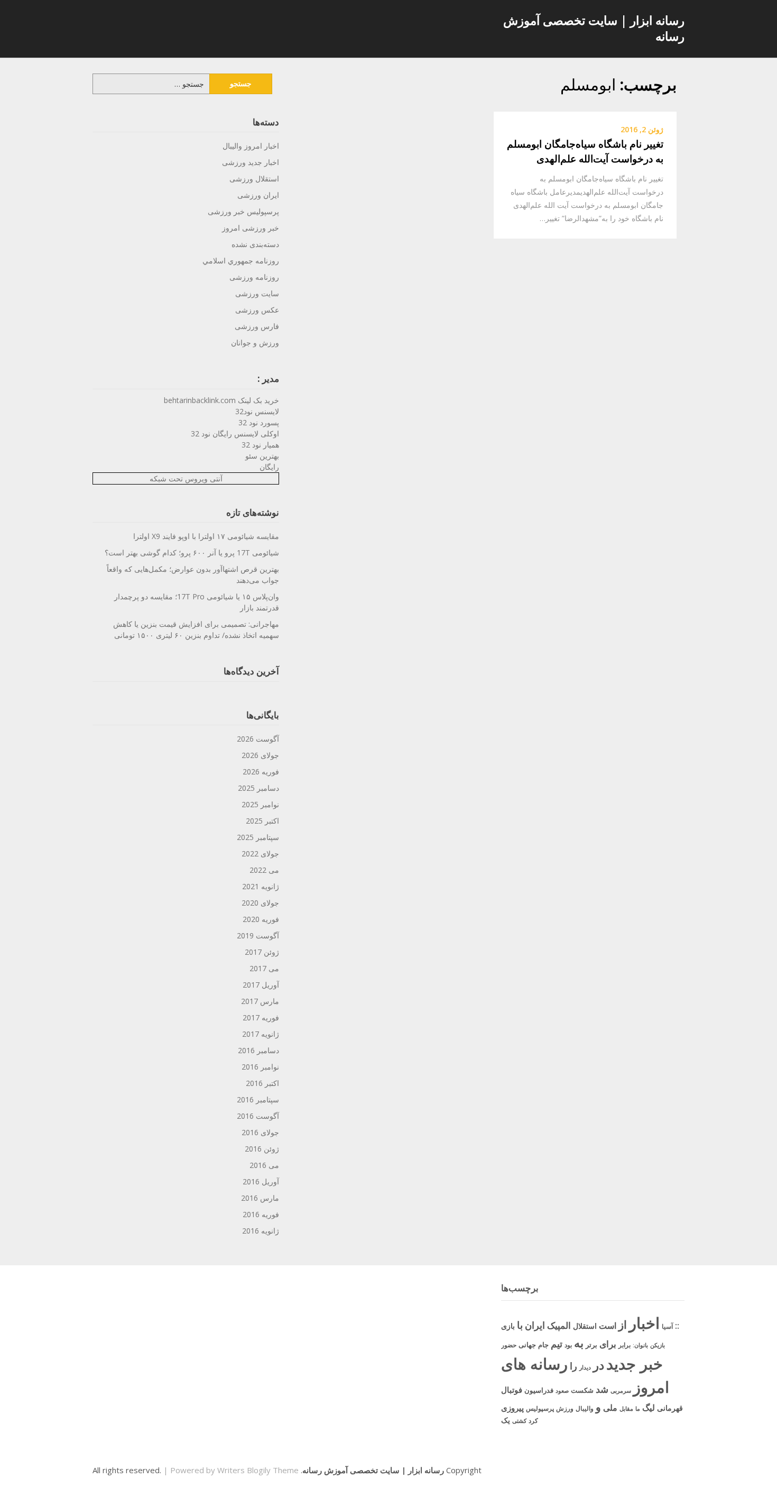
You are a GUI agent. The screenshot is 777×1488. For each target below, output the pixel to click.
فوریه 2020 (261, 919)
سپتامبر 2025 (258, 837)
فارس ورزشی (257, 326)
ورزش (565, 1408)
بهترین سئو (262, 456)
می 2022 (264, 870)
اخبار (644, 1323)
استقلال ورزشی (254, 179)
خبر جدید (634, 1363)
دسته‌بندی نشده (255, 244)
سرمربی (620, 1390)
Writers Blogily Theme (258, 1470)
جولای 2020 (260, 903)
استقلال (585, 1326)
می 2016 (264, 1165)
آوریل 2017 (261, 985)
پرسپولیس (540, 1408)
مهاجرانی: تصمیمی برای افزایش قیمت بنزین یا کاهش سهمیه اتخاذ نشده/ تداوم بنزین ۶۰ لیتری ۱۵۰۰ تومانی (196, 629)
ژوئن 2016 (262, 1149)
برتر (591, 1344)
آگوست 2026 (258, 739)
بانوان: (640, 1345)
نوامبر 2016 (260, 1067)
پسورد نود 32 (258, 422)
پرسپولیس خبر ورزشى (243, 211)
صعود (562, 1390)
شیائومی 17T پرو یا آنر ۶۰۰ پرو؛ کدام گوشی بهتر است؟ (192, 552)
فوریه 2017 (261, 1017)
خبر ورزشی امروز (250, 228)
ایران (535, 1325)
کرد (533, 1420)
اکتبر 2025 (262, 821)
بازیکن (657, 1345)
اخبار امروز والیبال (251, 146)
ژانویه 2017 (260, 1034)
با (520, 1324)
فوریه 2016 (261, 1214)
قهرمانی (670, 1408)
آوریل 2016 (261, 1181)
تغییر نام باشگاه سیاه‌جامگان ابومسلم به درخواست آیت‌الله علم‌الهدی (585, 151)
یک (505, 1420)
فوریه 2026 (261, 771)
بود (568, 1345)
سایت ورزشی (257, 293)
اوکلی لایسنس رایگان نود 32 (235, 433)
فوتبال (511, 1389)
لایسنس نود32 (257, 411)
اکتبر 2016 (262, 1083)
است (607, 1325)
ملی (610, 1407)
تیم (556, 1343)
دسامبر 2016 (258, 1050)
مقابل (626, 1408)
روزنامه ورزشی (254, 277)
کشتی (519, 1421)
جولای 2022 (260, 853)
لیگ (648, 1407)
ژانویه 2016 (260, 1231)
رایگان (269, 467)
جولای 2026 (260, 755)
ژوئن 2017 (262, 952)
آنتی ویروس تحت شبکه (186, 478)
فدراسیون (538, 1390)
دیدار (585, 1367)
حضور (508, 1344)
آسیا (667, 1326)
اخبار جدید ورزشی (250, 162)
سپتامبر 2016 (258, 1099)
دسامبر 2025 (258, 788)
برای (607, 1343)
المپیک (559, 1325)
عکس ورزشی (257, 310)
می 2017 (264, 968)
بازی (508, 1326)
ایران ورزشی (258, 195)
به (579, 1342)
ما (637, 1408)
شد (602, 1389)
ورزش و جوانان (255, 342)
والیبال (585, 1408)
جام (543, 1344)
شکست (582, 1390)
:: (677, 1325)
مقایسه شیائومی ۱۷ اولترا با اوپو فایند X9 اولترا (206, 536)
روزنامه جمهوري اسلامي (240, 260)
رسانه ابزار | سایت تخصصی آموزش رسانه (593, 28)
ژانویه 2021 (260, 886)
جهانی (527, 1344)
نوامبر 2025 (260, 804)
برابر (624, 1344)
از (622, 1324)
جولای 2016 (260, 1132)
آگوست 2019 (258, 935)
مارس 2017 (260, 1001)
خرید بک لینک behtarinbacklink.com (221, 400)
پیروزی (512, 1407)
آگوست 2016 (258, 1116)
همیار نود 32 (260, 445)
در (598, 1364)
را (573, 1365)
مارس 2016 (260, 1198)
